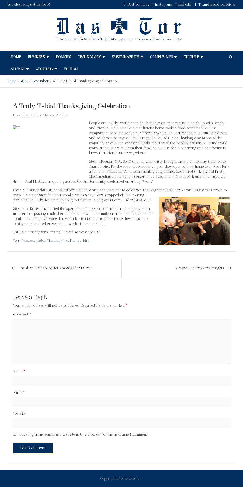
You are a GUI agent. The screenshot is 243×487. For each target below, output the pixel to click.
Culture (191, 57)
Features (28, 241)
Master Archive (56, 115)
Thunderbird (79, 241)
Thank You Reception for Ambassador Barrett (55, 268)
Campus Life (161, 57)
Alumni (18, 69)
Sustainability (125, 57)
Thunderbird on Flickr (217, 4)
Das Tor (135, 478)
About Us (44, 69)
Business (36, 57)
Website (19, 413)
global (41, 241)
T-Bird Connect (136, 4)
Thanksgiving (57, 241)
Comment (22, 314)
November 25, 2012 (27, 115)
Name (19, 371)
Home (16, 57)
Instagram (163, 4)
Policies (63, 57)
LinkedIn (185, 4)
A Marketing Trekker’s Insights (199, 268)
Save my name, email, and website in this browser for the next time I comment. (83, 434)
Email (19, 392)
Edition (71, 69)
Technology (89, 57)
